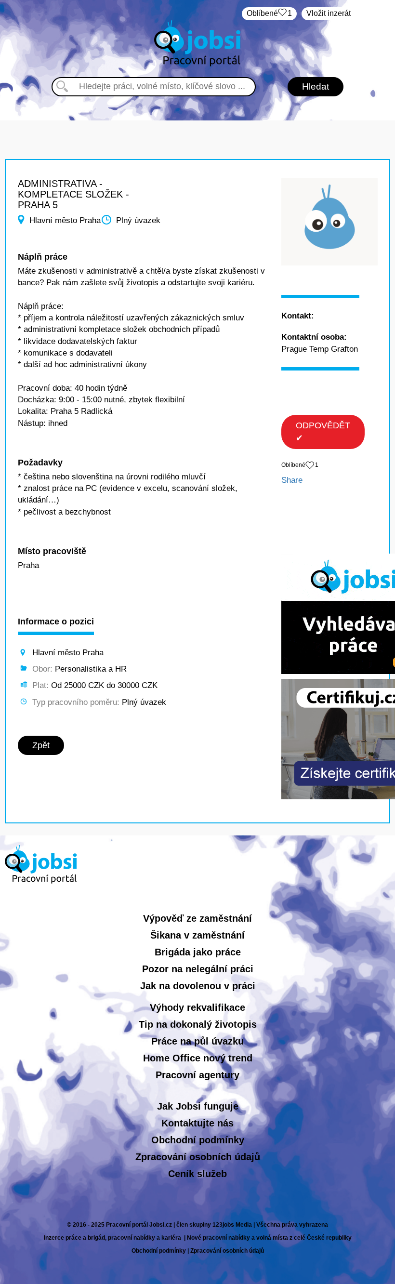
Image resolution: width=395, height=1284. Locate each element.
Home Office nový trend (197, 1058)
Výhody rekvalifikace (197, 1007)
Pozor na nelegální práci (197, 969)
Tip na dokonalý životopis (198, 1024)
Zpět (41, 745)
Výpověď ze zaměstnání (197, 918)
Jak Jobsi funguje (197, 1106)
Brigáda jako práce (198, 952)
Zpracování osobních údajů (197, 1157)
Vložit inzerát (328, 13)
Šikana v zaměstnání (197, 935)
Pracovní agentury (197, 1075)
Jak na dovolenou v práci (197, 985)
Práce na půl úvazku (197, 1041)
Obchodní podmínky (197, 1140)
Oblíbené (269, 13)
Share (292, 480)
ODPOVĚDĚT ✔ (323, 432)
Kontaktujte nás (197, 1123)
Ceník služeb (197, 1173)
